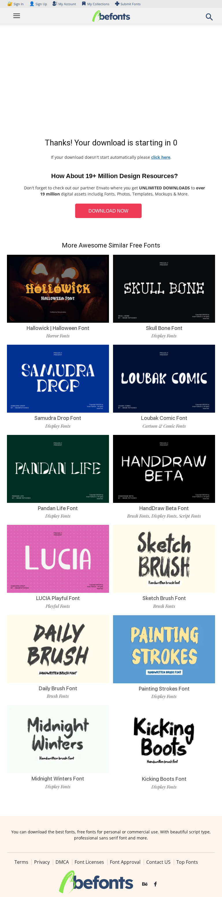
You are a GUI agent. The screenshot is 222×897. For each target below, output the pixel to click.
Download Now (108, 210)
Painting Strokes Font (164, 689)
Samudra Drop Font (57, 418)
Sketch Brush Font (164, 598)
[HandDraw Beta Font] (164, 468)
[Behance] (144, 884)
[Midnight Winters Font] (58, 738)
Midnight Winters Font (58, 779)
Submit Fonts (130, 4)
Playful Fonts (58, 606)
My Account (67, 4)
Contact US (158, 862)
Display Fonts (164, 336)
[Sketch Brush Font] (164, 558)
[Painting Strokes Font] (164, 648)
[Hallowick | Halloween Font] (58, 288)
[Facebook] (155, 884)
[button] (209, 18)
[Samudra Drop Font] (58, 378)
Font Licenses (89, 862)
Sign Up (38, 4)
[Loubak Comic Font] (164, 378)
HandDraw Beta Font (164, 508)
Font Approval (125, 862)
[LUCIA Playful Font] (58, 558)
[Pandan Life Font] (58, 468)
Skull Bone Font (164, 328)
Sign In (16, 4)
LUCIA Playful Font (58, 598)
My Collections (98, 4)
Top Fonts (187, 862)
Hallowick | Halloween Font (58, 328)
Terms (21, 862)
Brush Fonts (138, 516)
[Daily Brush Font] (58, 648)
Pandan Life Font (58, 508)
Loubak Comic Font (164, 418)
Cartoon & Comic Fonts (164, 426)
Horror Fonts (58, 336)
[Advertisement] (111, 82)
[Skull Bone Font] (164, 288)
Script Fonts (190, 516)
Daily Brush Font (58, 688)
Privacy (42, 862)
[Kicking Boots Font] (164, 739)
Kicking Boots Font (164, 779)
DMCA (62, 862)
